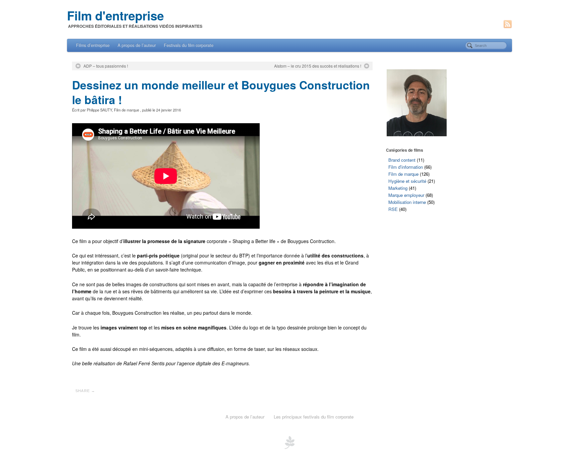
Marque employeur (406, 195)
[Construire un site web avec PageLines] (289, 441)
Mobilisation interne (407, 202)
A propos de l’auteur (137, 45)
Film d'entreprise (115, 15)
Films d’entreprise (93, 45)
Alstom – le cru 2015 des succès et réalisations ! (317, 66)
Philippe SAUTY (99, 109)
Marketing (397, 188)
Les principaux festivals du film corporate (313, 416)
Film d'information (405, 167)
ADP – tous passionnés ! (105, 66)
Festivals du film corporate (188, 45)
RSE (393, 209)
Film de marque (126, 109)
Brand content (401, 160)
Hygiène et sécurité (407, 181)
